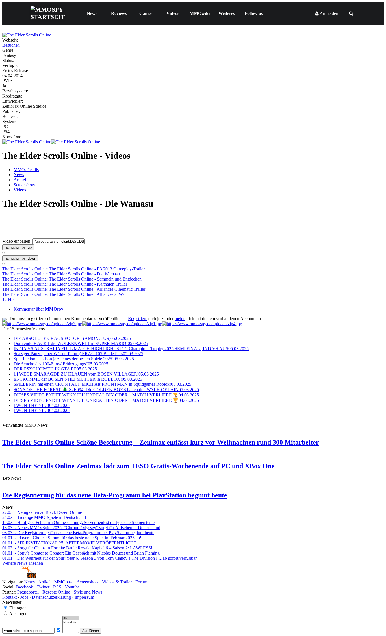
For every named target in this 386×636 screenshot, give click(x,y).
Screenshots (24, 184)
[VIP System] (122, 323)
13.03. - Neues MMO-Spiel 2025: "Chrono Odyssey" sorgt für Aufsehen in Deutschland (81, 527)
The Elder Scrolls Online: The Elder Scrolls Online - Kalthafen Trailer (64, 284)
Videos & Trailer (117, 581)
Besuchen (11, 45)
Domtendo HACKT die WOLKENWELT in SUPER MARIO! (81, 343)
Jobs (24, 597)
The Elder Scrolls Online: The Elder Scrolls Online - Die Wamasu (61, 273)
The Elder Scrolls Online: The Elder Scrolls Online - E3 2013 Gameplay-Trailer (73, 268)
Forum (141, 581)
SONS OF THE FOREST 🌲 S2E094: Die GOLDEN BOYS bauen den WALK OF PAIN (106, 389)
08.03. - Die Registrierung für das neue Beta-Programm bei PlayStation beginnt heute (78, 532)
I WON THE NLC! (42, 405)
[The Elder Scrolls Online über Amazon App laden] (26, 141)
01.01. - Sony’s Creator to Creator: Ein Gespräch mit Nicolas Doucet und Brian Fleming (81, 553)
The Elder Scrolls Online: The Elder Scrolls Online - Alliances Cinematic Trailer (73, 289)
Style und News (88, 592)
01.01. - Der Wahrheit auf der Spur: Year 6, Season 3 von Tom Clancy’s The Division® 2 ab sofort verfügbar (99, 558)
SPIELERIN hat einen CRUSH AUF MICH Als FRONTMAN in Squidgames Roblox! (102, 384)
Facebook (24, 587)
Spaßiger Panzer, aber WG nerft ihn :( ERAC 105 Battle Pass (78, 353)
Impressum (84, 597)
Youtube (72, 587)
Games (145, 13)
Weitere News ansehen (22, 563)
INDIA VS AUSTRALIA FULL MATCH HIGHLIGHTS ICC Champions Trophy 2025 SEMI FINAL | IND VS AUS (131, 348)
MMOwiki (200, 13)
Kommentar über (38, 309)
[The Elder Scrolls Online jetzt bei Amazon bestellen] (75, 141)
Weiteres (226, 13)
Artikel (20, 179)
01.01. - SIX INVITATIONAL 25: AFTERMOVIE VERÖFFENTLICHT (69, 542)
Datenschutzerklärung (51, 597)
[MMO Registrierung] (202, 323)
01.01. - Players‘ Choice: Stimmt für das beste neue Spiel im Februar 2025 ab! (71, 537)
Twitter (43, 587)
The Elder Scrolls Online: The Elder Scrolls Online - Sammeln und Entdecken (72, 279)
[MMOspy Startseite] (19, 576)
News (92, 13)
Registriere (137, 318)
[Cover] (26, 35)
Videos (172, 13)
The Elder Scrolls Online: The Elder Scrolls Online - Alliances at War (64, 294)
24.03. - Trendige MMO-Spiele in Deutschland (44, 517)
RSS (57, 587)
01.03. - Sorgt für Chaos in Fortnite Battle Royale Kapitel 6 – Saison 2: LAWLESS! (77, 548)
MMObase (63, 581)
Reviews (119, 13)
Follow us (253, 13)
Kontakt (9, 597)
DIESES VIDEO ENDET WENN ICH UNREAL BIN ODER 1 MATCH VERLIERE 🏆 (106, 395)
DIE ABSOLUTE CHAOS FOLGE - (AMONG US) (72, 338)
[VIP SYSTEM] (42, 323)
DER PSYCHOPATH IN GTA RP (55, 368)
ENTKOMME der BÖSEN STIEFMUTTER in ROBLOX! (78, 379)
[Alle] (71, 618)
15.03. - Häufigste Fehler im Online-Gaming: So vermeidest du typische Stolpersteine (78, 522)
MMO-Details (26, 169)
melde (180, 318)
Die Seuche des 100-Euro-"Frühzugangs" (61, 363)
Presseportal (28, 592)
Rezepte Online (56, 592)
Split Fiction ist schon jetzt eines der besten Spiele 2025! (74, 358)
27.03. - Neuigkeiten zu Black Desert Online (42, 512)
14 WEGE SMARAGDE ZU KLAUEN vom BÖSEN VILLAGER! (86, 374)
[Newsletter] (71, 622)
